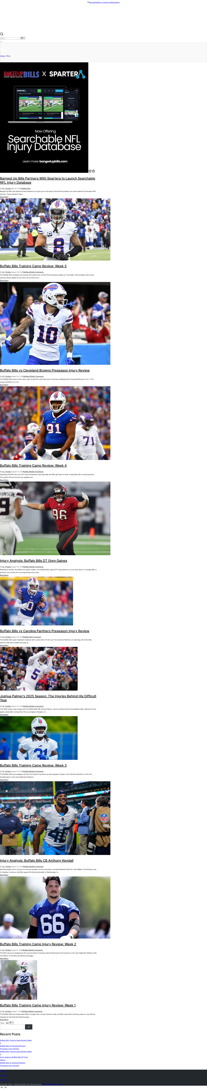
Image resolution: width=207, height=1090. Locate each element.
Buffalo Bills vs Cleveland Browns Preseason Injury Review (45, 370)
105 (7, 1023)
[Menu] (1, 41)
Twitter (2, 1071)
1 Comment (36, 637)
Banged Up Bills (12, 9)
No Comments (38, 272)
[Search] (28, 1026)
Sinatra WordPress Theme (52, 1084)
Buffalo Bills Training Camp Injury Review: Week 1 (38, 1005)
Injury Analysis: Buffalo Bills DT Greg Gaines (33, 561)
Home (2, 56)
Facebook (3, 1075)
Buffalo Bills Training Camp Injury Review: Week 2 (38, 944)
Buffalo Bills (26, 188)
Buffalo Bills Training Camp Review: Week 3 (33, 765)
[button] (22, 38)
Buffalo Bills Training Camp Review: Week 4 (33, 465)
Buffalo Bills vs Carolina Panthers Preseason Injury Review (44, 631)
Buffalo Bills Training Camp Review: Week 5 (33, 266)
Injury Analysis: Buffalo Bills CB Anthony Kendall (36, 860)
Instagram (4, 1080)
